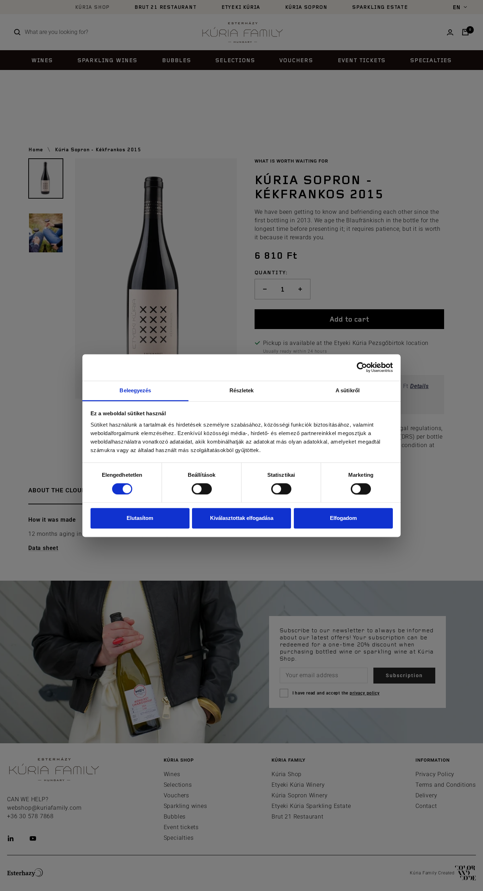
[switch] (202, 488)
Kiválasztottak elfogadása (241, 518)
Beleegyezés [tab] (135, 390)
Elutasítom (140, 518)
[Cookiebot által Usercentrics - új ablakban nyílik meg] (362, 367)
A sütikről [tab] (348, 390)
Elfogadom (343, 518)
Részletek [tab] (241, 390)
